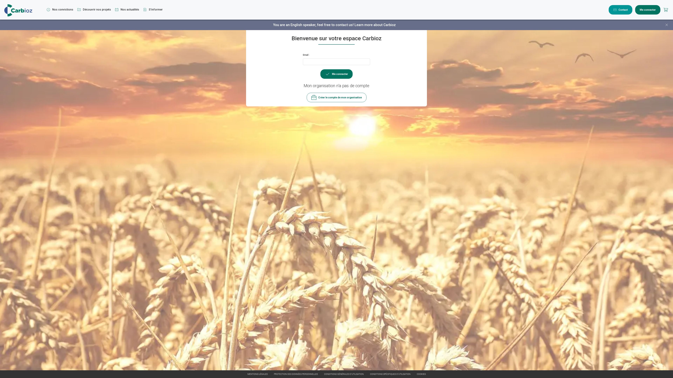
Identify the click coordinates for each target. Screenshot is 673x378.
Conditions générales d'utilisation (344, 374)
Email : (306, 55)
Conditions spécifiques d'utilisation (390, 374)
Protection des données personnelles (296, 374)
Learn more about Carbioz (375, 25)
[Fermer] (667, 25)
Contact (623, 9)
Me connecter (648, 9)
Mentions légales (257, 374)
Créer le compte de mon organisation (340, 97)
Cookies (421, 374)
